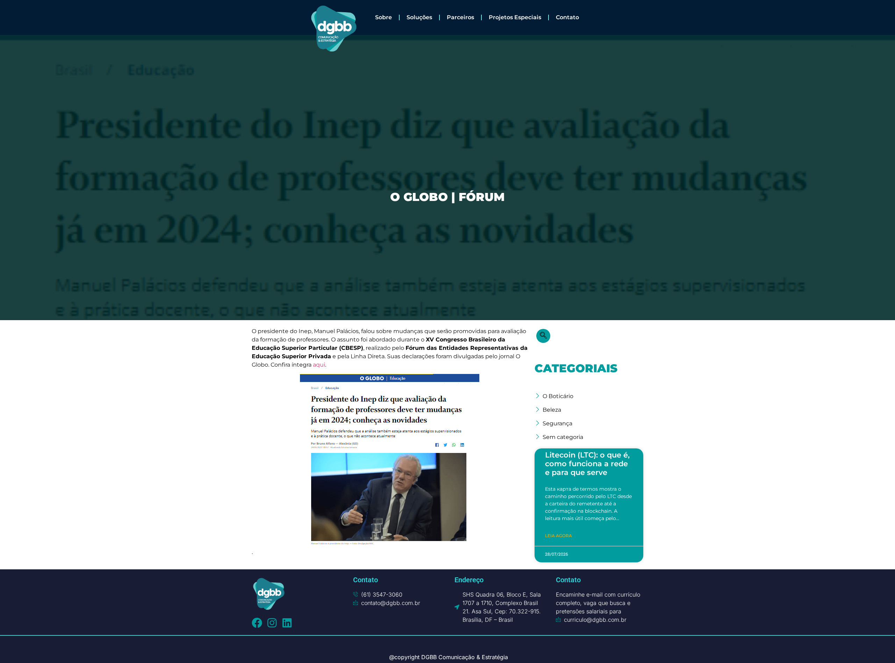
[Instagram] (272, 623)
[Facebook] (257, 623)
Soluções (419, 17)
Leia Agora (558, 535)
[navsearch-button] (543, 336)
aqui (319, 364)
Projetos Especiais (515, 17)
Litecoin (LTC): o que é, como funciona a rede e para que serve (587, 464)
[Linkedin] (287, 623)
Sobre (383, 17)
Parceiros (460, 17)
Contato (567, 17)
